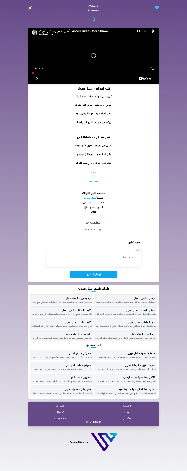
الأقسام (127, 418)
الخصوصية (60, 418)
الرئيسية (127, 405)
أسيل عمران (90, 197)
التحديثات (60, 412)
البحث (127, 412)
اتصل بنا (60, 405)
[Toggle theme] (30, 7)
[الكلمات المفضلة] (156, 7)
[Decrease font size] (96, 181)
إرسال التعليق (93, 274)
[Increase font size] (91, 181)
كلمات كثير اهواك (93, 193)
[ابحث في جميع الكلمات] (93, 19)
